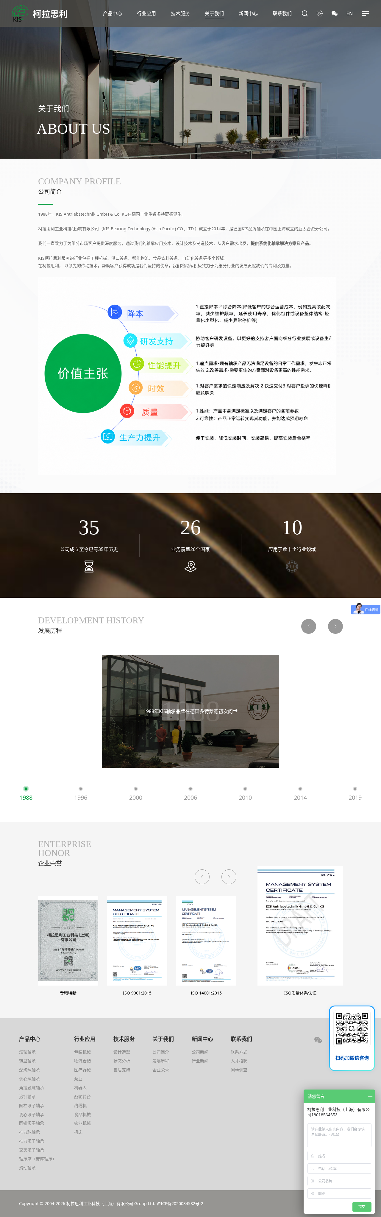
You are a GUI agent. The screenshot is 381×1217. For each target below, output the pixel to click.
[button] (308, 626)
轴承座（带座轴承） (38, 1159)
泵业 (78, 1078)
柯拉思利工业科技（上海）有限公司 (99, 1203)
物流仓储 (82, 1061)
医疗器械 (82, 1070)
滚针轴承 (27, 1096)
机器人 (80, 1087)
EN (349, 13)
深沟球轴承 (29, 1070)
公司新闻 (200, 1052)
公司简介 (160, 1052)
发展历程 (160, 1061)
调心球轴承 (29, 1078)
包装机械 (82, 1052)
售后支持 (121, 1070)
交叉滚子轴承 (31, 1150)
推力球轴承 (29, 1132)
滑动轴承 (27, 1168)
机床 (78, 1132)
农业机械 (82, 1123)
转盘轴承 (27, 1061)
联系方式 (239, 1052)
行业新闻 (200, 1061)
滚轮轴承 (27, 1052)
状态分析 (121, 1061)
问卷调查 (239, 1070)
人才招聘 (239, 1061)
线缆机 (80, 1105)
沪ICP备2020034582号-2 (180, 1203)
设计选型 (121, 1052)
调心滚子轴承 (31, 1114)
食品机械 (82, 1114)
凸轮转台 (82, 1096)
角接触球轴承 (31, 1087)
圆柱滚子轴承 (31, 1105)
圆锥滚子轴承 (31, 1123)
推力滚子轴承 (31, 1141)
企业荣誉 (160, 1070)
